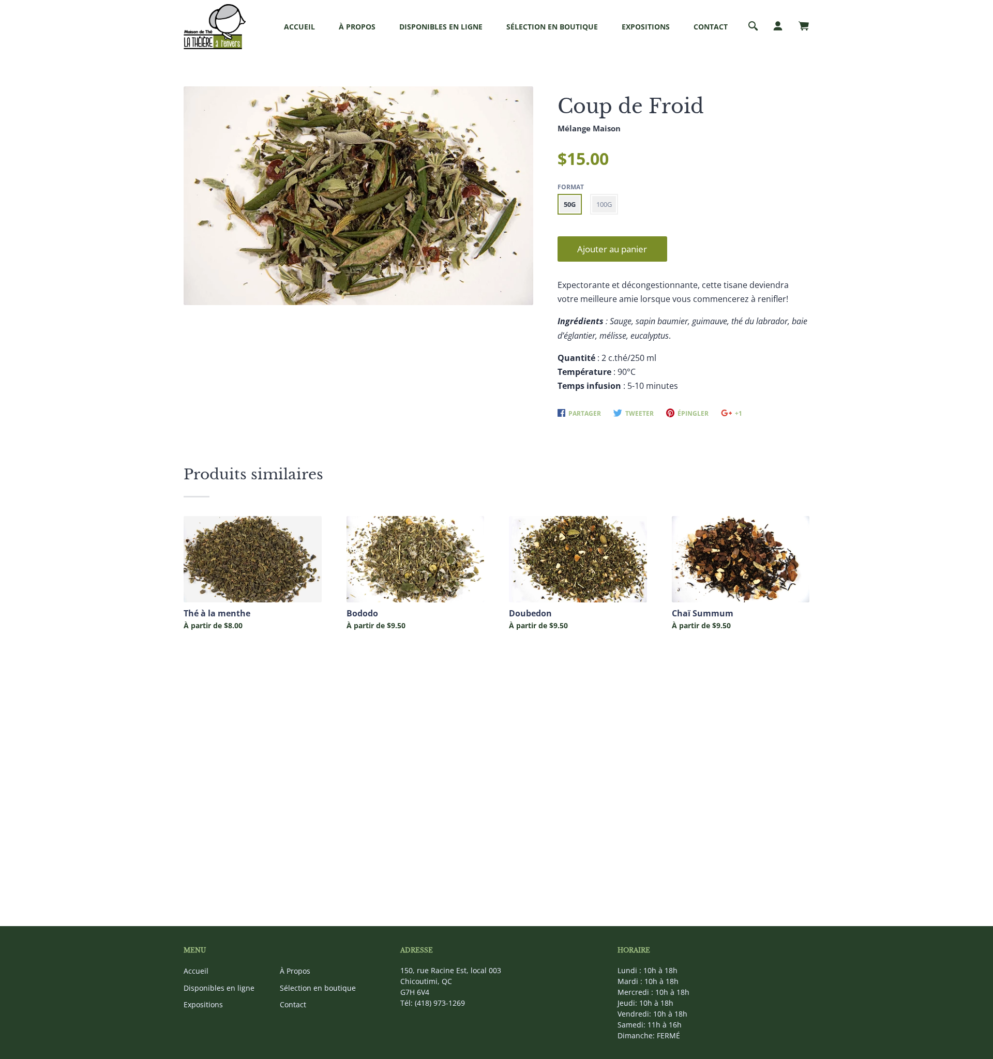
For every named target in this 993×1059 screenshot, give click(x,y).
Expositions (646, 27)
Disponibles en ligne (441, 27)
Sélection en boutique (552, 27)
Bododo (362, 613)
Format (571, 187)
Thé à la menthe (217, 613)
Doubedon (530, 613)
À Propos (357, 27)
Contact (711, 27)
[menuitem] (299, 26)
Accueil (299, 27)
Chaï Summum (702, 613)
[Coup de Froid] (358, 195)
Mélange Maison (589, 128)
